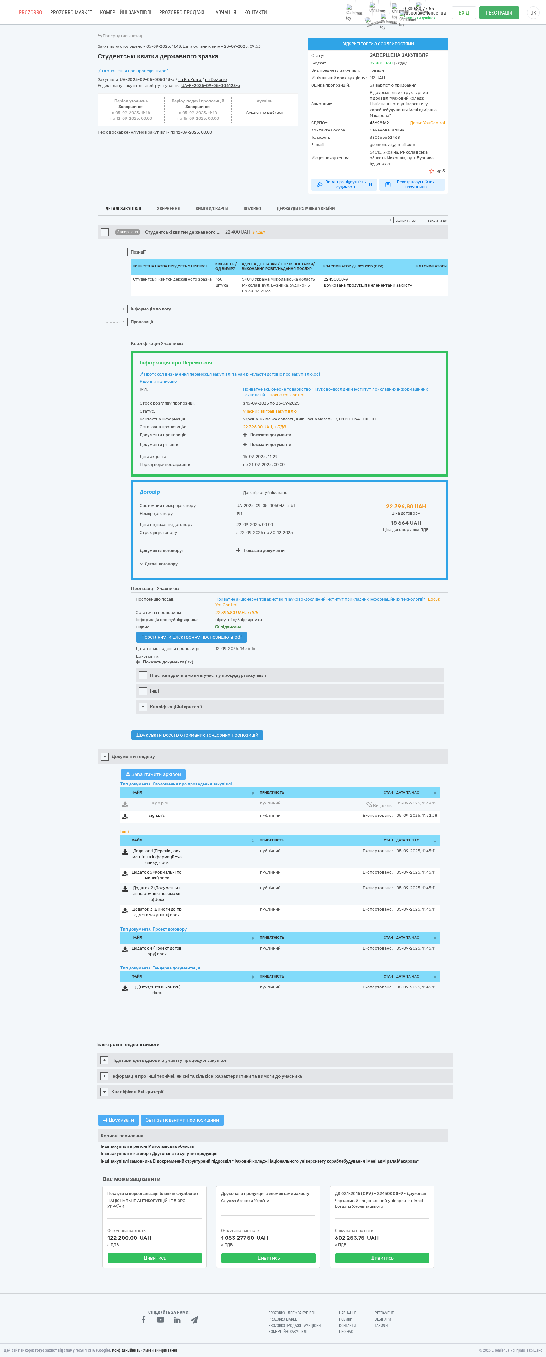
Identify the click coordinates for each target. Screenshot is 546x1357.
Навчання (224, 12)
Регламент (384, 1313)
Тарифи (381, 1325)
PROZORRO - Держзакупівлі (292, 1313)
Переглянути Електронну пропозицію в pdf (191, 637)
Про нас (346, 1331)
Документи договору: (161, 550)
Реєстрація (499, 13)
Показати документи (270, 434)
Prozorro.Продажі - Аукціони (295, 1325)
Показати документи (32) (168, 662)
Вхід (464, 13)
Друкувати (120, 1120)
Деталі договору (161, 563)
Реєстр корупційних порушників (415, 184)
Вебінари (383, 1319)
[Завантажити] (125, 805)
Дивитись (155, 1258)
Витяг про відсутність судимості (345, 184)
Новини (345, 1319)
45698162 (379, 122)
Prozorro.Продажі (181, 12)
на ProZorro (190, 79)
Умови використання (160, 1350)
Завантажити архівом (155, 774)
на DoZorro (216, 79)
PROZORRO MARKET (71, 12)
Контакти (255, 12)
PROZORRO (30, 12)
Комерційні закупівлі (125, 12)
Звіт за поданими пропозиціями (182, 1120)
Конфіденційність (126, 1350)
